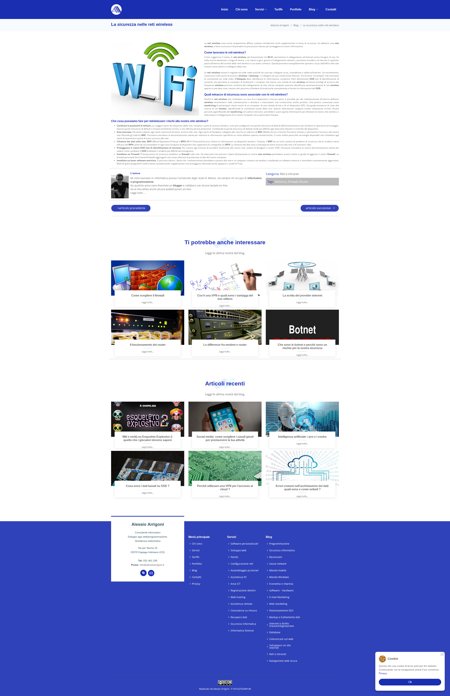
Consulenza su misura (244, 610)
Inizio (224, 9)
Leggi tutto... (148, 302)
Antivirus (281, 182)
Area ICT (235, 584)
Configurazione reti (242, 564)
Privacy (196, 584)
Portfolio (295, 9)
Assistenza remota (241, 604)
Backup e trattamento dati (284, 617)
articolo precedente (132, 208)
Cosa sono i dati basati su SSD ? (147, 485)
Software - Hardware (281, 590)
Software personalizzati (244, 543)
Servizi (259, 9)
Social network (277, 564)
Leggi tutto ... (138, 192)
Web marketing (278, 604)
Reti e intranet (289, 174)
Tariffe (278, 9)
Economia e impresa (281, 584)
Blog (312, 9)
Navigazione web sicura (283, 661)
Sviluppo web (238, 550)
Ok (410, 682)
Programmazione (279, 543)
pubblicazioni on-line (178, 189)
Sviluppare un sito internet (280, 646)
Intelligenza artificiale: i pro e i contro (302, 436)
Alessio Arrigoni (280, 25)
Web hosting (238, 597)
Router (303, 182)
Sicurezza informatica (243, 624)
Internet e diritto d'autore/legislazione (281, 624)
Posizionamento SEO (281, 610)
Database (274, 632)
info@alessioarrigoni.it (152, 564)
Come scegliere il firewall (147, 295)
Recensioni (275, 557)
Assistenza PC (239, 577)
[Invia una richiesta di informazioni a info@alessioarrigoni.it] (151, 573)
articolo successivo (318, 208)
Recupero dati (239, 617)
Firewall (293, 182)
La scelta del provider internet (302, 295)
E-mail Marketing (279, 597)
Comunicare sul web (281, 639)
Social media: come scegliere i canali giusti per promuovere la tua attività (225, 438)
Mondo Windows (279, 577)
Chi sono (242, 9)
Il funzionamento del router (148, 344)
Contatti (331, 9)
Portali (234, 557)
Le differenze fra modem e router (225, 344)
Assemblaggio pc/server (245, 570)
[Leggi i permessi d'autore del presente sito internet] (225, 682)
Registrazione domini (243, 590)
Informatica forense (242, 630)
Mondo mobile (277, 570)
